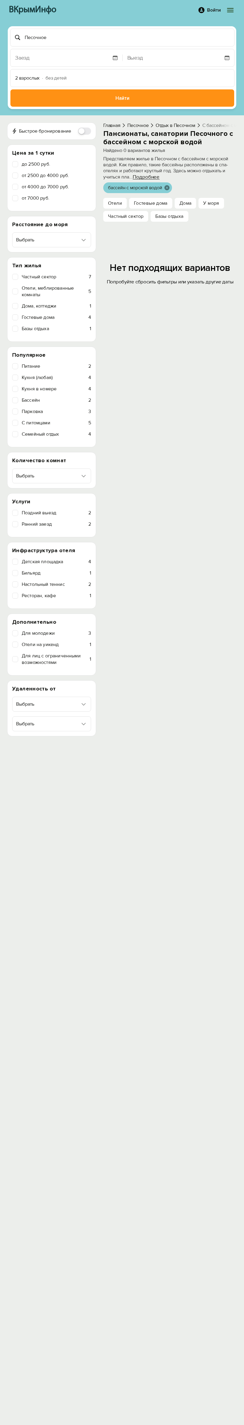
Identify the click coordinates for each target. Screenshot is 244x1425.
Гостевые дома (56, 317)
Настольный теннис (56, 584)
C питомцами (56, 423)
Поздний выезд (56, 513)
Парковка (56, 412)
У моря (211, 203)
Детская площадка (56, 562)
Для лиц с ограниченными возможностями (56, 659)
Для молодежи (56, 633)
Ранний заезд (56, 524)
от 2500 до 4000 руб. (45, 175)
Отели (115, 203)
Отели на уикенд (56, 645)
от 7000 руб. (35, 198)
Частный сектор (56, 277)
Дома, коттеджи (56, 306)
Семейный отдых (56, 434)
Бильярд (56, 573)
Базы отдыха (56, 329)
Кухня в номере (56, 389)
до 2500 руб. (36, 164)
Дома (185, 203)
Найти (122, 98)
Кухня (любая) (56, 378)
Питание (56, 366)
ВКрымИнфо (32, 10)
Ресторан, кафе (56, 596)
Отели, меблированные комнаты (56, 291)
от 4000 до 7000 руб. (45, 187)
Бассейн (56, 400)
